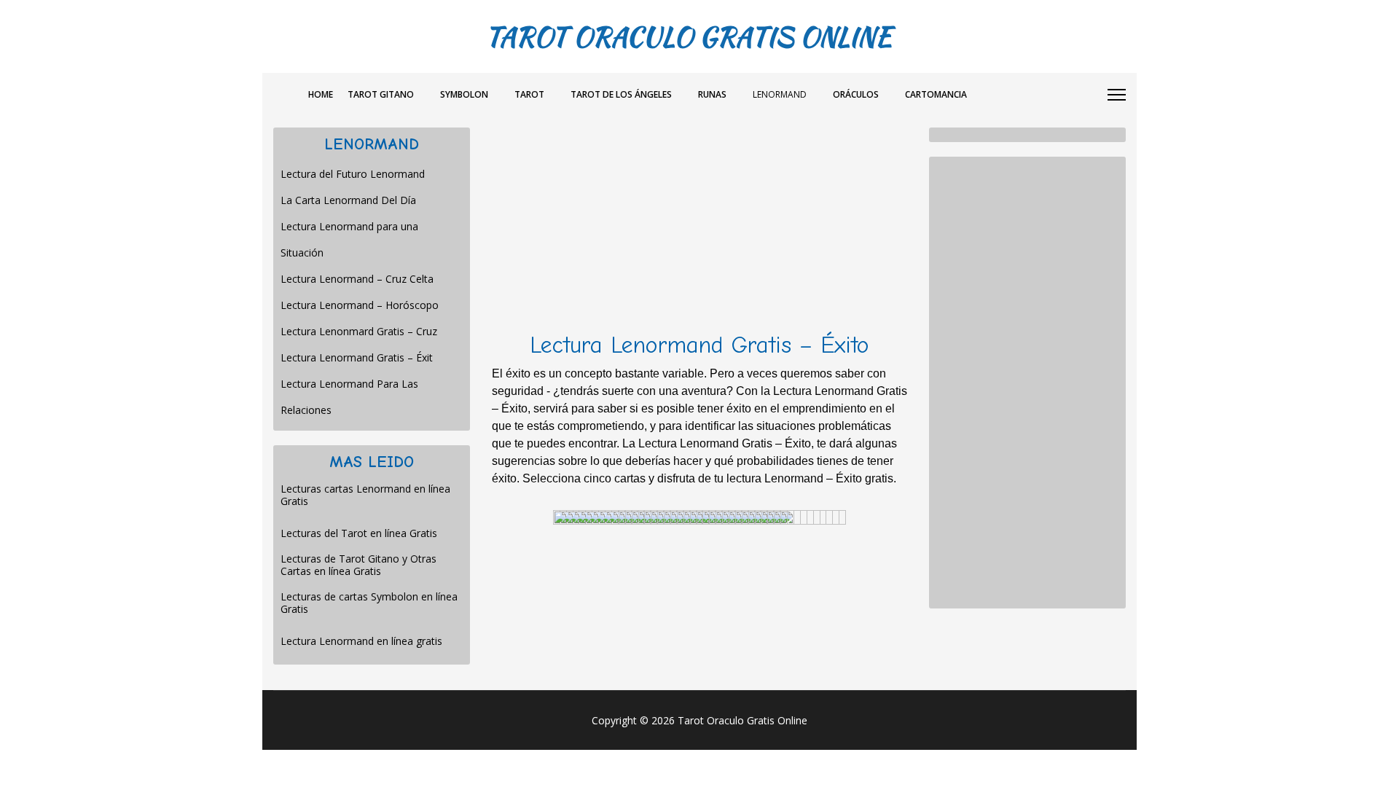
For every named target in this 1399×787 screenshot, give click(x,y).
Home (320, 94)
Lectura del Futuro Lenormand (353, 174)
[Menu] (1117, 95)
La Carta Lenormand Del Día (348, 200)
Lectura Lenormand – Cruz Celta (357, 279)
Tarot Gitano (381, 94)
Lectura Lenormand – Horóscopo (360, 305)
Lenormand (780, 94)
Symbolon (464, 94)
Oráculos (856, 94)
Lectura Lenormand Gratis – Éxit (357, 357)
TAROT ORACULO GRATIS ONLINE (688, 36)
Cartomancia (936, 94)
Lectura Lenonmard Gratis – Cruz (359, 331)
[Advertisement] (699, 230)
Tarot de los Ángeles (621, 94)
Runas (712, 94)
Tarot (529, 94)
